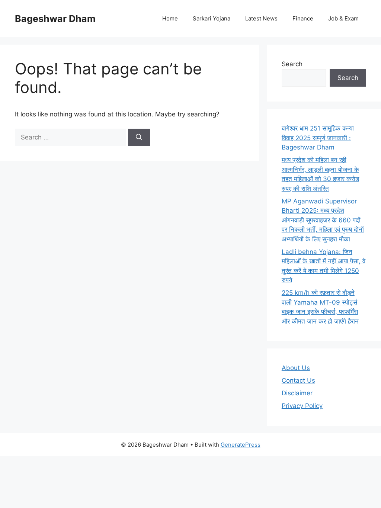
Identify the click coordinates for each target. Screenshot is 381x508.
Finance (302, 18)
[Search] (139, 138)
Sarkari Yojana (211, 18)
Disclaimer (297, 393)
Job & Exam (343, 18)
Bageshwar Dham (55, 18)
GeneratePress (240, 444)
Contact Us (298, 380)
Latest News (261, 18)
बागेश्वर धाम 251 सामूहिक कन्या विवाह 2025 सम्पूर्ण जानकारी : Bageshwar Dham (318, 138)
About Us (296, 368)
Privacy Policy (302, 405)
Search (292, 64)
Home (170, 18)
